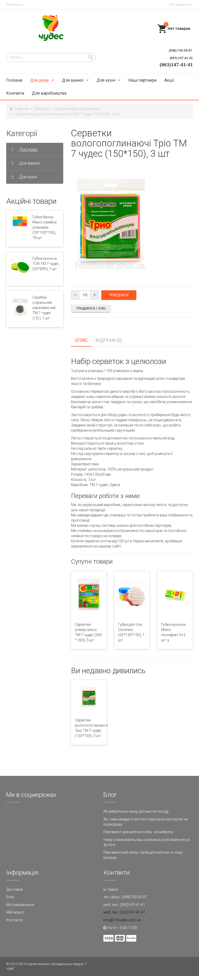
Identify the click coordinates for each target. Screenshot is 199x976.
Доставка (14, 889)
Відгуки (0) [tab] (109, 340)
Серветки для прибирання (77, 109)
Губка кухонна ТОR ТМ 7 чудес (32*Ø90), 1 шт (45, 263)
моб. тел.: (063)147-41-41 (124, 912)
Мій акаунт (15, 912)
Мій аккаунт (14, 4)
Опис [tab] (81, 340)
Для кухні (106, 80)
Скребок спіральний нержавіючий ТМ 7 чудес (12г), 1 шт (43, 307)
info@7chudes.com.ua (122, 920)
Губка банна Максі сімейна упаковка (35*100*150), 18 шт (44, 227)
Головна (14, 80)
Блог (10, 897)
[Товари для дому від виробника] (51, 28)
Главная (22, 109)
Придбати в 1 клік (90, 308)
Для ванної (73, 80)
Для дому (39, 80)
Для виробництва (49, 93)
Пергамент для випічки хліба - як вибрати (138, 832)
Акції (169, 80)
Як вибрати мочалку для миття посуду (136, 811)
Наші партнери (142, 80)
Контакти (15, 93)
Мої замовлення (181, 4)
